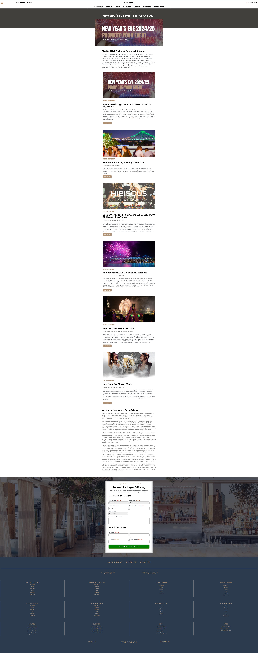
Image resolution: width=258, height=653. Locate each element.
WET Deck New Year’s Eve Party (118, 328)
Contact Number (136, 539)
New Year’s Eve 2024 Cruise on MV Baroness (125, 272)
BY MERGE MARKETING (165, 641)
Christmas (137, 7)
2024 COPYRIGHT (92, 641)
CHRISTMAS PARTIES (32, 582)
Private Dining (147, 7)
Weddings (117, 7)
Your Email (114, 539)
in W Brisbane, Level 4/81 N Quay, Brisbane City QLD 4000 (118, 331)
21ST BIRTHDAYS (32, 603)
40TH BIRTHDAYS (161, 603)
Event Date (114, 505)
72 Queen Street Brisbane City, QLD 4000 (113, 220)
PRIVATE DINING (161, 582)
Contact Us (29, 2)
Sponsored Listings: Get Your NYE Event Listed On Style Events (127, 105)
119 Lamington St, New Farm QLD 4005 (113, 387)
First (110, 537)
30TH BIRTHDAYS (97, 603)
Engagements (127, 7)
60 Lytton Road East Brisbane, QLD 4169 (113, 276)
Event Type (134, 500)
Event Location (115, 500)
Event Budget (112, 511)
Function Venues (98, 7)
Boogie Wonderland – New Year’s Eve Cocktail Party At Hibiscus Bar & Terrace (129, 216)
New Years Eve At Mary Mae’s (117, 384)
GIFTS (161, 624)
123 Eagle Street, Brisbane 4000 (111, 165)
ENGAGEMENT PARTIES (97, 582)
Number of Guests (136, 505)
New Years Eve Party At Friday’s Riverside (123, 162)
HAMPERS (32, 624)
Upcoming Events (159, 7)
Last (130, 537)
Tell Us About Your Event (115, 516)
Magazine (22, 2)
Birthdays (109, 7)
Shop (17, 2)
